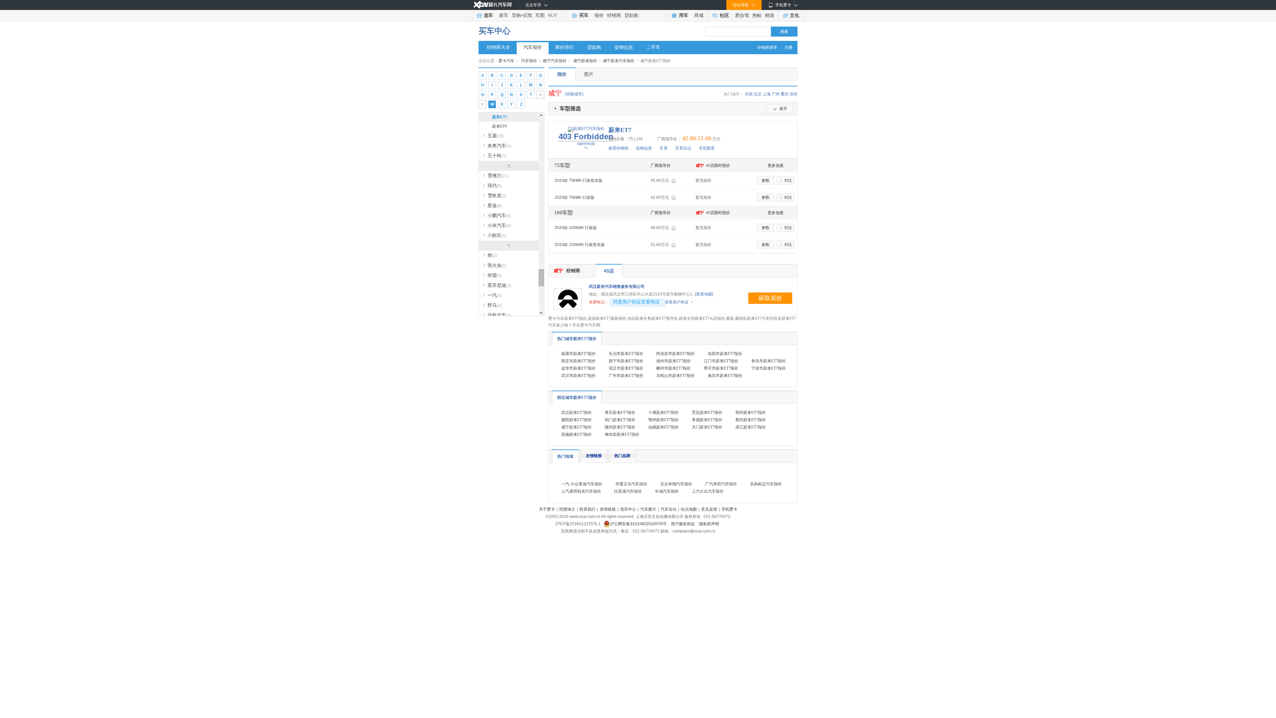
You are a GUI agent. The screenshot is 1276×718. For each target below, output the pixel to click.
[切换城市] (574, 94)
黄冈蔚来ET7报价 (750, 420)
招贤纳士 (567, 509)
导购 (516, 15)
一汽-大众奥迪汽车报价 (581, 484)
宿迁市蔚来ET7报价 (626, 368)
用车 (683, 15)
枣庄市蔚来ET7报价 (721, 368)
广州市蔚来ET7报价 (626, 375)
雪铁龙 (496, 195)
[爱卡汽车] (493, 5)
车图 (540, 15)
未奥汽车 (499, 145)
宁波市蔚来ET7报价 (768, 368)
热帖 (757, 15)
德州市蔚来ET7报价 (673, 361)
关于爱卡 (547, 509)
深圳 (794, 94)
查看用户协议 (679, 302)
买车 (583, 15)
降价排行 (564, 47)
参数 (766, 180)
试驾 (527, 15)
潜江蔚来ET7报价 (750, 427)
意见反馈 (709, 509)
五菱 (495, 135)
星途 (494, 205)
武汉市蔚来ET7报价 (578, 375)
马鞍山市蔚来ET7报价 (675, 375)
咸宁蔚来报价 (585, 61)
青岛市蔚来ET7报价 (768, 361)
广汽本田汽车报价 (721, 484)
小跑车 (496, 235)
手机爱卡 (729, 509)
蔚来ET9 (499, 126)
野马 (494, 305)
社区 (724, 15)
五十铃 (496, 155)
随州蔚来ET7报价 (620, 427)
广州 (776, 94)
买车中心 (494, 31)
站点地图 (689, 509)
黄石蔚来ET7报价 (620, 412)
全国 (749, 94)
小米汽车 (499, 225)
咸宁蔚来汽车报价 (619, 61)
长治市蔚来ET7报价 (626, 353)
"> (586, 141)
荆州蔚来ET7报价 (750, 412)
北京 (758, 94)
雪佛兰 (497, 175)
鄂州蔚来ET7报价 (663, 420)
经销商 (614, 15)
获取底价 (770, 298)
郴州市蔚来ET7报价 (673, 368)
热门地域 (565, 456)
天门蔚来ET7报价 (707, 427)
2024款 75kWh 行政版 (574, 197)
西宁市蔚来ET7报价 (626, 361)
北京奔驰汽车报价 (676, 484)
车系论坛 (683, 148)
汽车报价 (532, 47)
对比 (788, 180)
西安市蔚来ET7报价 (578, 361)
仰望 (494, 275)
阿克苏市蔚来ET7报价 (675, 353)
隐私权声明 (709, 524)
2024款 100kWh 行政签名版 (580, 244)
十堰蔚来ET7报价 (663, 412)
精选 (769, 15)
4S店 (609, 271)
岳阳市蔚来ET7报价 (725, 353)
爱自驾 (742, 15)
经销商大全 (498, 47)
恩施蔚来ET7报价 (576, 434)
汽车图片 (648, 509)
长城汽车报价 (667, 491)
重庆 (785, 94)
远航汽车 (499, 315)
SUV (552, 15)
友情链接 (594, 455)
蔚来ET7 (499, 117)
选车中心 (628, 509)
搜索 (784, 31)
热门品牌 (622, 455)
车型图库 (707, 148)
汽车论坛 (669, 509)
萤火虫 (496, 265)
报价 (599, 15)
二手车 (653, 47)
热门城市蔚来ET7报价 (576, 338)
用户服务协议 (683, 524)
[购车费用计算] (673, 181)
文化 (794, 15)
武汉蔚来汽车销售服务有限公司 (617, 286)
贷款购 (631, 15)
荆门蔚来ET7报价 (620, 420)
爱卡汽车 (506, 61)
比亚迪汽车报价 (628, 491)
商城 (698, 15)
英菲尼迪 (499, 285)
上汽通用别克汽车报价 (581, 491)
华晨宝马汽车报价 (631, 484)
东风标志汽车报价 (766, 484)
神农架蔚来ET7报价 (622, 434)
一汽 (494, 295)
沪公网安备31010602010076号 (639, 524)
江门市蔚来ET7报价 (721, 361)
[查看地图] (704, 294)
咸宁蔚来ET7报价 (576, 427)
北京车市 (533, 5)
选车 (488, 15)
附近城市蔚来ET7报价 (576, 397)
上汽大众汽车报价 (708, 491)
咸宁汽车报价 (555, 61)
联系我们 (587, 509)
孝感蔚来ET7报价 (707, 420)
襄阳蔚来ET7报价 (576, 420)
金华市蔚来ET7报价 (578, 368)
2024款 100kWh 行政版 (576, 227)
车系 (664, 148)
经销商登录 (767, 47)
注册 (789, 47)
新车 (503, 15)
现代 (494, 185)
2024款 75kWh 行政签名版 (578, 180)
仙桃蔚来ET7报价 (663, 427)
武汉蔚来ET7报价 (576, 412)
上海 (767, 94)
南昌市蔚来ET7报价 (725, 375)
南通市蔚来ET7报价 (578, 353)
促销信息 (623, 47)
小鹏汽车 (499, 215)
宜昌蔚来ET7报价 (707, 412)
